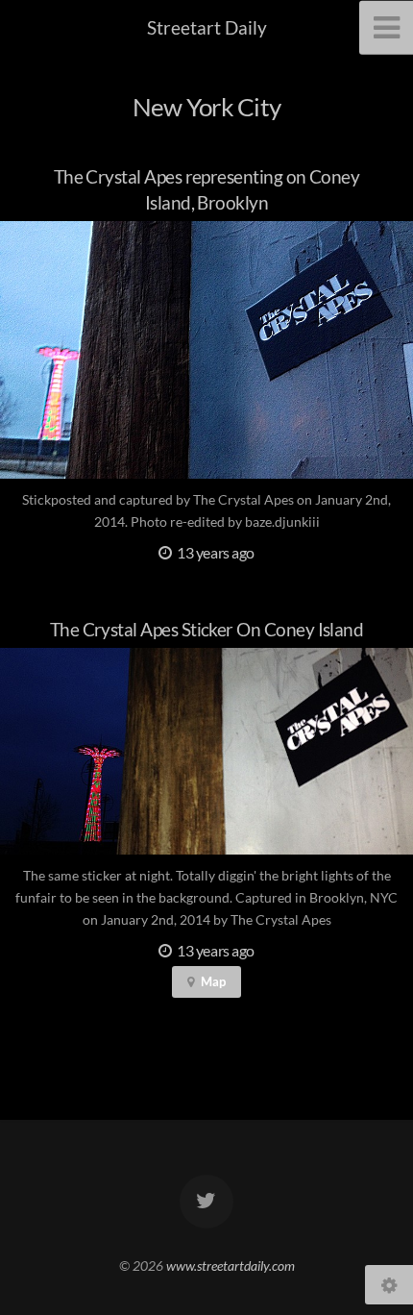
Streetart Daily (207, 27)
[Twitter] (206, 1201)
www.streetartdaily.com (230, 1265)
